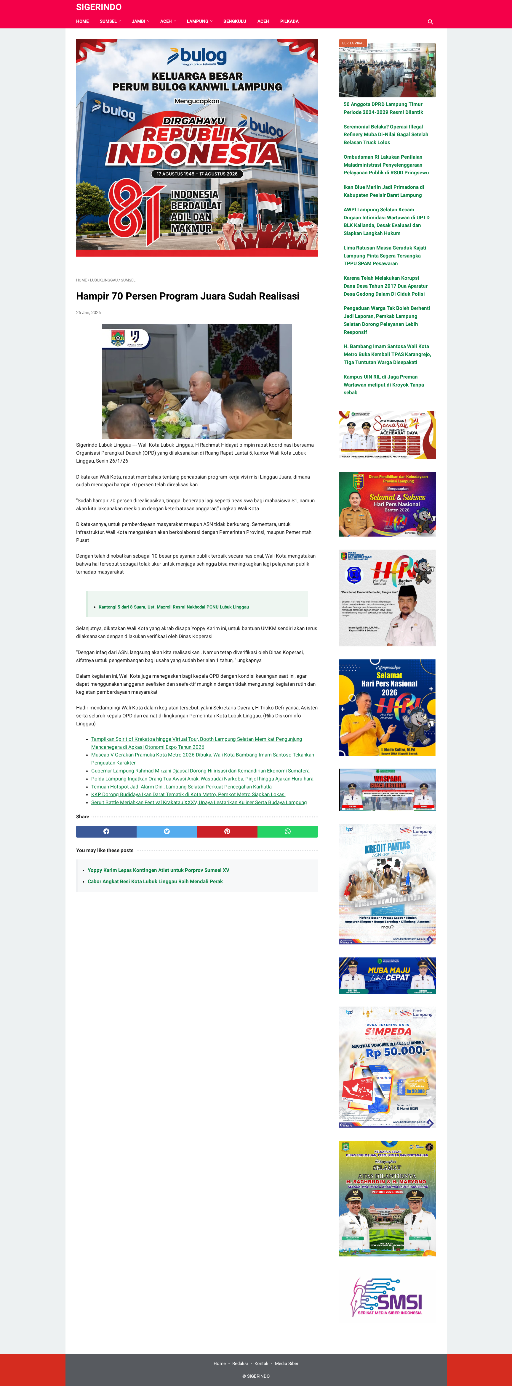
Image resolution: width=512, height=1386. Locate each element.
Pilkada (289, 21)
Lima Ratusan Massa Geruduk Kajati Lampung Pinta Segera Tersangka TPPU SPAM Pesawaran (385, 256)
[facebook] (106, 832)
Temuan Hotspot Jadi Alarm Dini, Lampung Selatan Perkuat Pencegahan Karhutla (181, 787)
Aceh (263, 21)
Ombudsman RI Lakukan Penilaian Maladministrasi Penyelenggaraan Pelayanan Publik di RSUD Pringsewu (386, 165)
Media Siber (286, 1363)
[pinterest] (227, 832)
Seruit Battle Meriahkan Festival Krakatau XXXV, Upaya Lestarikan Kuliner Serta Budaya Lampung (199, 802)
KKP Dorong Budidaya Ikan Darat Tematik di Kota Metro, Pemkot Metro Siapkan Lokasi (188, 794)
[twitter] (167, 832)
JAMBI (138, 21)
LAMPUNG (197, 21)
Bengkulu (234, 21)
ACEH (166, 21)
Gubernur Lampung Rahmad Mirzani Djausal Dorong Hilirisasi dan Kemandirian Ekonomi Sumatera (200, 771)
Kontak (261, 1363)
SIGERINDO (99, 7)
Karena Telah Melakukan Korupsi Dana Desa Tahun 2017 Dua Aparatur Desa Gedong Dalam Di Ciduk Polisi (386, 286)
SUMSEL (108, 21)
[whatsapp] (287, 832)
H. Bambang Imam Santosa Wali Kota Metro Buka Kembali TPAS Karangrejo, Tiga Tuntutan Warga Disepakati (387, 354)
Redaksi (240, 1363)
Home (82, 21)
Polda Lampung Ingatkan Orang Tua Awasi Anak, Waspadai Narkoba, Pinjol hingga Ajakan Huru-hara (202, 779)
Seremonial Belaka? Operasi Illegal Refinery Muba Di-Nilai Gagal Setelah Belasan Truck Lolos (386, 135)
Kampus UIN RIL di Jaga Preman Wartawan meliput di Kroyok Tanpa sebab (384, 385)
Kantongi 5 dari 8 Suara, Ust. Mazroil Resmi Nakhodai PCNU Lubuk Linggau (174, 607)
